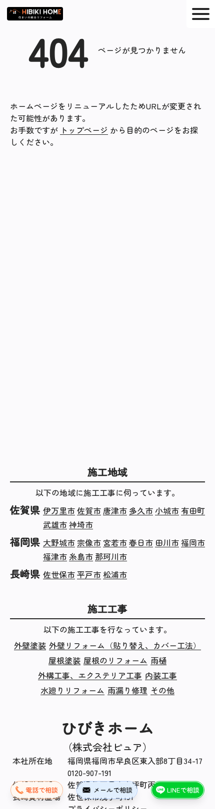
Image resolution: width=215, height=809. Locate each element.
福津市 (55, 556)
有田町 (193, 510)
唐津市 (115, 510)
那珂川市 (111, 556)
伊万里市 (59, 510)
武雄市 (55, 524)
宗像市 (89, 542)
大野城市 (59, 542)
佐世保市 (59, 574)
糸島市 (81, 556)
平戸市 (89, 574)
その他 (162, 690)
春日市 (141, 542)
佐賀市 (89, 510)
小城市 (167, 510)
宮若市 (115, 542)
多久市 (141, 510)
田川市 (167, 542)
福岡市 (193, 542)
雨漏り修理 (128, 690)
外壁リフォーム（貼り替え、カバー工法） (125, 645)
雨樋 (158, 660)
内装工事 (161, 675)
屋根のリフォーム (116, 660)
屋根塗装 (64, 660)
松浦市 (115, 574)
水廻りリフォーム (72, 690)
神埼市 (81, 524)
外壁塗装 (30, 645)
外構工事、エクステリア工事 (90, 675)
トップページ (84, 130)
